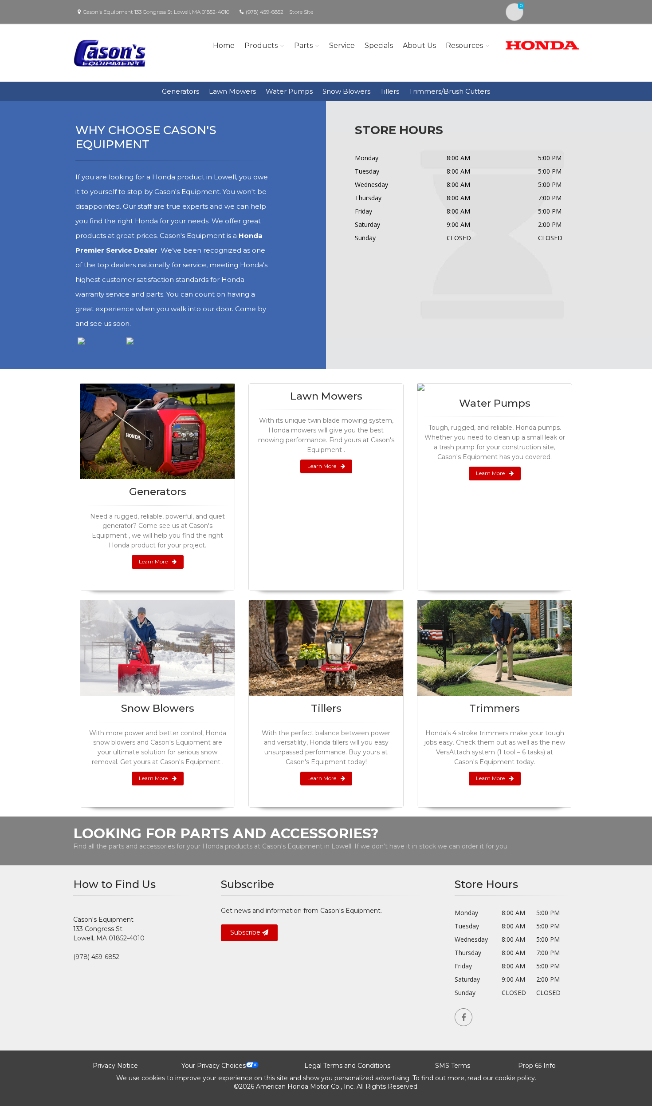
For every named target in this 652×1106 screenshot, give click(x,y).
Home (224, 45)
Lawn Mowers (232, 91)
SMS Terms (452, 1066)
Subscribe (246, 932)
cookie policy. (515, 1078)
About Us (419, 45)
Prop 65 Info (537, 1066)
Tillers (389, 91)
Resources (464, 45)
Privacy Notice (115, 1066)
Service (342, 45)
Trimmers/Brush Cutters (449, 91)
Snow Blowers (346, 91)
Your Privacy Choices (213, 1066)
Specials (379, 45)
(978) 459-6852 (264, 11)
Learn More (153, 561)
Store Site (301, 11)
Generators (180, 91)
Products (261, 45)
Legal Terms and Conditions (347, 1066)
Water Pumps (289, 91)
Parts (303, 45)
